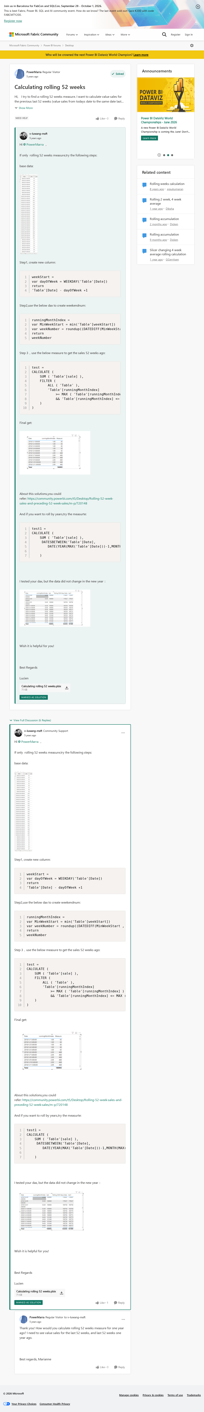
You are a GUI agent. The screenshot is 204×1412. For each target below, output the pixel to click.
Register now (13, 21)
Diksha (170, 208)
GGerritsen (172, 259)
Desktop (69, 45)
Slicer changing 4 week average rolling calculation (168, 252)
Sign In (189, 34)
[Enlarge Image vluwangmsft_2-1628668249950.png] (55, 453)
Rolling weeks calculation (167, 184)
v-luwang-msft (38, 133)
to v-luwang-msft (74, 1317)
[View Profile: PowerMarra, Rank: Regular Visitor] (20, 74)
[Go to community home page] (33, 34)
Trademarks (194, 1395)
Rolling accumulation (164, 219)
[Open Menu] (192, 45)
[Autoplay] (159, 155)
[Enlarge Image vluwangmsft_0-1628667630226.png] (28, 214)
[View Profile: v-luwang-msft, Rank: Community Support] (18, 733)
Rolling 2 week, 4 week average (165, 201)
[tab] (164, 155)
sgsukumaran (175, 189)
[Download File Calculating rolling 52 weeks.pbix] (66, 688)
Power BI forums (52, 45)
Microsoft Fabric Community (24, 45)
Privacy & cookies (153, 1395)
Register (175, 34)
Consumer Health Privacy (55, 1403)
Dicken (174, 224)
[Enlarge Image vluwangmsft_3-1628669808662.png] (55, 608)
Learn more (140, 55)
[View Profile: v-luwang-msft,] (23, 136)
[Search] (164, 34)
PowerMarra (33, 72)
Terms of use (175, 1395)
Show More (26, 108)
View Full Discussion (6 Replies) (32, 720)
